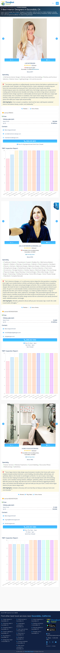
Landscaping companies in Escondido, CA (20, 625)
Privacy (48, 646)
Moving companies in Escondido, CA (22, 642)
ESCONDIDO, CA (11, 7)
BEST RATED (4, 7)
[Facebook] (46, 642)
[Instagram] (52, 642)
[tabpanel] (30, 39)
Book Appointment (10, 130)
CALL (12, 60)
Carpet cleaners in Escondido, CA (6, 620)
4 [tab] (31, 56)
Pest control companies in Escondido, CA (20, 647)
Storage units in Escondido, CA (36, 632)
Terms (54, 646)
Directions (36, 69)
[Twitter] (49, 642)
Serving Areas (31, 254)
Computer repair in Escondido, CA (6, 628)
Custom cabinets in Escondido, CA (7, 632)
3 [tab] (30, 56)
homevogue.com (10, 523)
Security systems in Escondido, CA (37, 628)
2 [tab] (28, 441)
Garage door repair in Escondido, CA (6, 640)
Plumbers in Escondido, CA (20, 638)
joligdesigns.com (10, 336)
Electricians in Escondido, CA (20, 634)
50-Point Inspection (14, 13)
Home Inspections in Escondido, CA (37, 620)
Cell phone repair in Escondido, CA (7, 624)
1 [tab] (27, 441)
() (33, 65)
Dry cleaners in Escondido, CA (5, 636)
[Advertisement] (30, 600)
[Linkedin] (46, 644)
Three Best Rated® (29, 651)
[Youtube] (55, 642)
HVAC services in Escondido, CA (21, 620)
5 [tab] (32, 441)
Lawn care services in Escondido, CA (22, 629)
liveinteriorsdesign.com (11, 137)
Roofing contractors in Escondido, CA (37, 624)
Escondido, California (41, 616)
